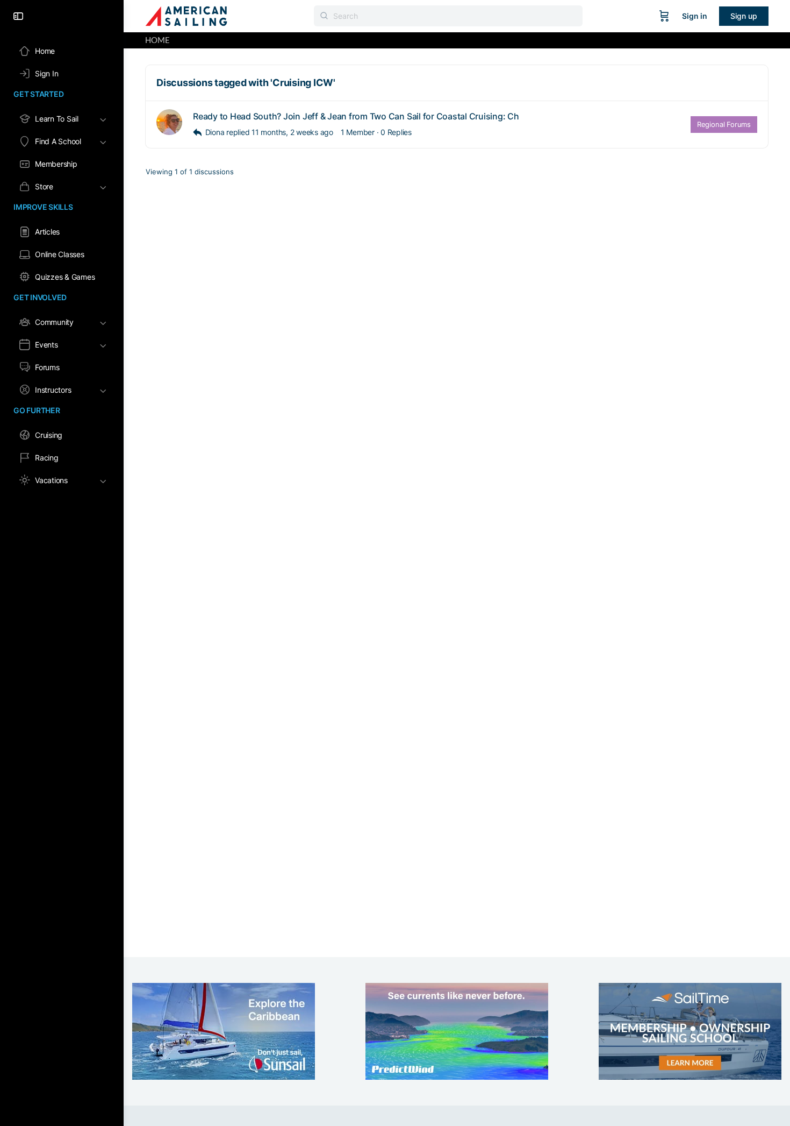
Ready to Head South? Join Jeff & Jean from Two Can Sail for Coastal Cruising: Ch (356, 116)
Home (157, 40)
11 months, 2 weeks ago (292, 132)
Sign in (694, 15)
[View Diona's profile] (169, 122)
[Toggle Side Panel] (18, 16)
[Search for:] (448, 15)
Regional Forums (724, 124)
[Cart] (664, 16)
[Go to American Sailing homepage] (186, 15)
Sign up (743, 15)
